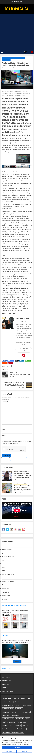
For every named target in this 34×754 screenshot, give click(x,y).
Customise (9, 751)
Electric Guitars (27, 705)
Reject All (24, 751)
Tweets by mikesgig (7, 668)
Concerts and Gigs (7, 705)
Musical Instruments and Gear (9, 57)
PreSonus (8, 366)
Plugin (27, 719)
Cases (3, 560)
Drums (3, 567)
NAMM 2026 (15, 715)
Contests (17, 705)
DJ (2, 563)
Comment (5, 402)
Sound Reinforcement (8, 729)
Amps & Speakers (7, 549)
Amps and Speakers (19, 698)
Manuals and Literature (8, 581)
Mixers (20, 471)
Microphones (5, 588)
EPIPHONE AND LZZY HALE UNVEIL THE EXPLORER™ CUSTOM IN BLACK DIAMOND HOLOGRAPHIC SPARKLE (17, 641)
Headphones (5, 712)
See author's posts (24, 350)
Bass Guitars (18, 702)
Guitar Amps (18, 708)
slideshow (18, 725)
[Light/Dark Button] (25, 52)
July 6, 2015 (18, 67)
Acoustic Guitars (6, 698)
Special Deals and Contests (14, 606)
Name (3, 423)
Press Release (21, 57)
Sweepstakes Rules (7, 691)
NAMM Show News (7, 719)
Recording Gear (6, 60)
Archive (4, 702)
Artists (5, 636)
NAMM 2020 (5, 715)
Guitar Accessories (7, 708)
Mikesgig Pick (26, 712)
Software (4, 599)
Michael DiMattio (7, 67)
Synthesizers (6, 732)
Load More (17, 661)
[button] (2, 51)
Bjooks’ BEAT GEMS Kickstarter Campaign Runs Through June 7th (15, 611)
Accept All (17, 747)
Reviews (4, 725)
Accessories (5, 546)
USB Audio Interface (17, 732)
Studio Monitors (21, 729)
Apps (3, 553)
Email (3, 429)
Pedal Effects (5, 592)
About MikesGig (6, 677)
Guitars (3, 570)
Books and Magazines (8, 556)
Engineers (16, 471)
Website (4, 435)
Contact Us (5, 687)
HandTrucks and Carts (8, 574)
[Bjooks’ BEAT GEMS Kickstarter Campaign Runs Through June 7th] (15, 621)
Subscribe (32, 52)
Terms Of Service (6, 680)
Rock (11, 725)
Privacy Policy (5, 684)
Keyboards (5, 578)
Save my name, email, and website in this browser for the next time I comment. (17, 442)
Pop (3, 722)
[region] (17, 745)
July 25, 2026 (18, 480)
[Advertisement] (17, 32)
